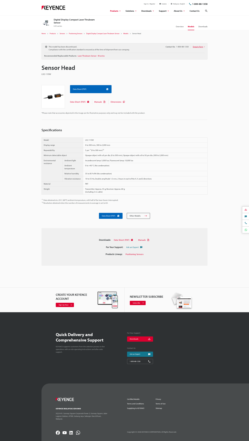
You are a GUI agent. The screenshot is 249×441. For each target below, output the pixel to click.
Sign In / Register (149, 4)
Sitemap (159, 408)
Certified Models (133, 399)
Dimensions (116, 101)
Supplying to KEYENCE (135, 408)
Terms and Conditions (135, 404)
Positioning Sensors (135, 254)
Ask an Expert (132, 247)
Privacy (158, 399)
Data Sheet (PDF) (78, 101)
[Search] (206, 11)
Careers (164, 4)
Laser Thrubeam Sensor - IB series (91, 56)
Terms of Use (160, 404)
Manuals (98, 101)
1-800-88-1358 (200, 3)
